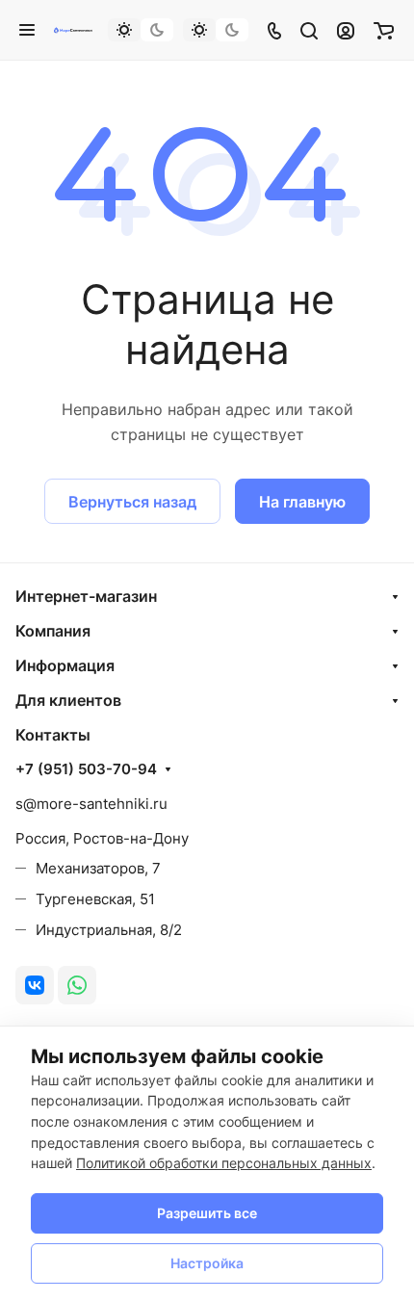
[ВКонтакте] (34, 985)
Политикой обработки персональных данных (224, 1163)
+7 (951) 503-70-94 (86, 769)
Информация (65, 665)
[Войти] (345, 29)
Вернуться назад (132, 501)
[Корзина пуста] (384, 29)
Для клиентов (68, 700)
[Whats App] (77, 985)
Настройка (207, 1263)
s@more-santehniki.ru (91, 803)
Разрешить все (207, 1213)
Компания (53, 630)
